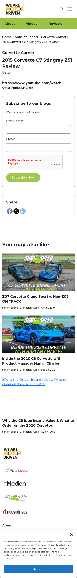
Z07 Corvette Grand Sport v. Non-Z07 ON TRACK (35, 299)
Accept (38, 569)
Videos (31, 23)
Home (7, 37)
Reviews (56, 23)
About (9, 23)
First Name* (15, 121)
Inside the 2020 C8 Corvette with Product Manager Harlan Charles (31, 361)
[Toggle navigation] (70, 9)
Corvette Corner (54, 37)
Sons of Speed (26, 37)
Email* (11, 139)
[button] (71, 534)
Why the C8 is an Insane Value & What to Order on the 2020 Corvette (38, 423)
